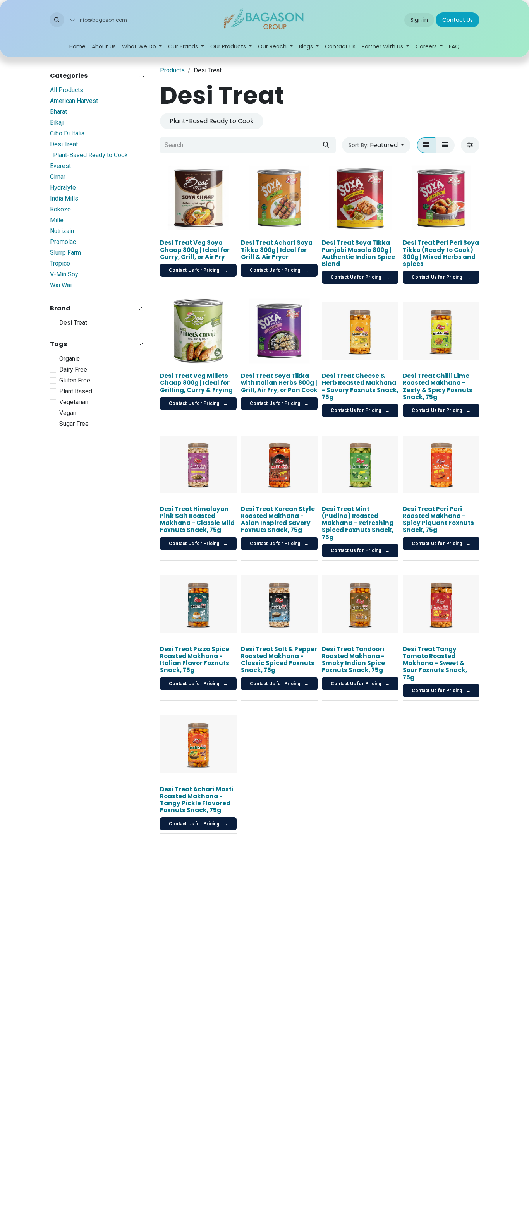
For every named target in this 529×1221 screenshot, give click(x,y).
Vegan (67, 413)
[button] (57, 19)
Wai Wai (61, 285)
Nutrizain (62, 231)
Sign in (419, 20)
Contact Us (457, 20)
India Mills (64, 198)
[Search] (326, 145)
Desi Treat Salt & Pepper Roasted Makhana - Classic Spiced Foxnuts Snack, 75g (279, 659)
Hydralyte (63, 187)
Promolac (63, 241)
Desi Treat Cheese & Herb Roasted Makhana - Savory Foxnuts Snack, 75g (360, 386)
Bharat (58, 111)
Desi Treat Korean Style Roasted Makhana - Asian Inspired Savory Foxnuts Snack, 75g (278, 519)
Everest (60, 166)
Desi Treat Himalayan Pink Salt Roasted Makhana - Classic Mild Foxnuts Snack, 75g (197, 519)
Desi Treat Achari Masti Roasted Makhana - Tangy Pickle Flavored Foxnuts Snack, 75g (197, 800)
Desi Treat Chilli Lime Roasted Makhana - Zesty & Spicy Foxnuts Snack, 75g (437, 386)
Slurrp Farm (65, 252)
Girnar (57, 176)
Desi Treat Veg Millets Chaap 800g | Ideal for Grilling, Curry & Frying (196, 383)
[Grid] (426, 145)
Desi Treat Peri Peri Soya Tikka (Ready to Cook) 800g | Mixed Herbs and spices (441, 253)
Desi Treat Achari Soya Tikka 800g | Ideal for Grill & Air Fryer (277, 249)
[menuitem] (77, 46)
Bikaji (57, 122)
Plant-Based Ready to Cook (90, 155)
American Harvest (74, 101)
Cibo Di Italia (67, 133)
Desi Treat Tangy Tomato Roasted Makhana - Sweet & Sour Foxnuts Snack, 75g (435, 663)
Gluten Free (74, 380)
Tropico (60, 263)
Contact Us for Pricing (198, 270)
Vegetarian (73, 402)
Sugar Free (74, 423)
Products (172, 70)
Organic (69, 358)
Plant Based (75, 391)
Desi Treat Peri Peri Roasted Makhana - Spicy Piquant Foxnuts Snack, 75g (438, 519)
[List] (445, 145)
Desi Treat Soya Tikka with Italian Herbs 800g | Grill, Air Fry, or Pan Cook (279, 383)
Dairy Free (73, 369)
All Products (66, 90)
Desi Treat (64, 144)
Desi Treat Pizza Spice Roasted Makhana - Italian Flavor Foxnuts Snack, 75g (194, 659)
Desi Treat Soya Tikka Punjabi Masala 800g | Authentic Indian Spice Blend (358, 253)
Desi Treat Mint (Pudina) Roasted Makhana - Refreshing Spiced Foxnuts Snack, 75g (357, 523)
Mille (57, 220)
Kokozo (60, 209)
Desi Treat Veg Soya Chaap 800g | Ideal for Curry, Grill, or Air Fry (195, 249)
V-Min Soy (64, 274)
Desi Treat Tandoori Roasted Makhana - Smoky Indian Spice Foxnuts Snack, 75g (353, 659)
